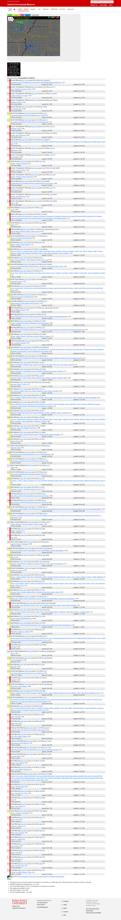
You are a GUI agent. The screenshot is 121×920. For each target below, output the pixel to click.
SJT (40, 271)
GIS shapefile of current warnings (29, 876)
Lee (70, 693)
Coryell (68, 612)
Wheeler (45, 371)
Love (80, 251)
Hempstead (39, 592)
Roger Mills (34, 253)
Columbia (13, 592)
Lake (11, 343)
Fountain (13, 872)
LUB (40, 363)
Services (62, 9)
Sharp (12, 89)
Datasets (32, 9)
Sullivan (12, 819)
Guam (12, 557)
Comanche (58, 251)
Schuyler (26, 769)
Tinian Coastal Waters (43, 550)
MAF (40, 243)
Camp (92, 583)
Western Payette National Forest (57, 316)
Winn (32, 577)
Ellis (37, 605)
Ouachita (55, 391)
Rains (12, 612)
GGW (44, 264)
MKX (41, 80)
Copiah (71, 419)
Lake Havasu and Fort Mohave (19, 743)
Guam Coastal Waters (29, 550)
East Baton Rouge (32, 404)
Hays (82, 693)
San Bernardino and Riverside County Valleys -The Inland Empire (29, 349)
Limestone (30, 564)
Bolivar (12, 421)
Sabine (45, 577)
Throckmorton (83, 273)
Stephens (65, 251)
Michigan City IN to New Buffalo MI (39, 454)
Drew (26, 391)
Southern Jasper (44, 434)
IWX (44, 452)
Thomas (18, 170)
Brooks (23, 170)
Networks (45, 9)
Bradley (21, 391)
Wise (15, 384)
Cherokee (55, 583)
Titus (21, 585)
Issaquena (30, 419)
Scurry (23, 245)
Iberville (12, 404)
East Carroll (29, 413)
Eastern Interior (58, 481)
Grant (65, 378)
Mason (31, 524)
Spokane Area (14, 618)
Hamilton (76, 612)
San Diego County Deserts (29, 730)
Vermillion (17, 866)
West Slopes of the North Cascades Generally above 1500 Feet (28, 502)
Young (41, 605)
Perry (43, 378)
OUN (40, 249)
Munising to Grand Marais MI (39, 122)
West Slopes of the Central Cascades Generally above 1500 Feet (29, 496)
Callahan (58, 273)
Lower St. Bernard (81, 404)
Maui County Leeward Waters (19, 509)
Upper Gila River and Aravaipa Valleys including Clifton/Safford (73, 776)
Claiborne (65, 419)
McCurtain (13, 666)
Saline (34, 378)
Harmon (100, 251)
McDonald (22, 135)
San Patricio (29, 336)
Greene (22, 763)
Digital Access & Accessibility (93, 912)
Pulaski (29, 378)
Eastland (51, 612)
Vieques (25, 481)
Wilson (28, 693)
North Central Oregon (16, 288)
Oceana (36, 524)
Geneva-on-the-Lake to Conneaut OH (43, 216)
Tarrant (63, 605)
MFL (41, 107)
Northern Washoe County (17, 310)
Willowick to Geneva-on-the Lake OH (21, 216)
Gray (50, 371)
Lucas (12, 210)
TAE (51, 168)
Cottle (31, 365)
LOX (44, 113)
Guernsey (13, 647)
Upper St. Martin (32, 397)
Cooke (19, 564)
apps (110, 5)
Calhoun (47, 336)
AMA (40, 369)
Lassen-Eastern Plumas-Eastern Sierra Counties (24, 303)
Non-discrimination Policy (92, 908)
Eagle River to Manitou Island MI (40, 358)
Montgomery (80, 708)
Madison (41, 413)
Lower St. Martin (49, 397)
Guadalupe (34, 693)
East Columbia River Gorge (82, 288)
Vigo (17, 852)
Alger (18, 448)
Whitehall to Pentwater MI (83, 515)
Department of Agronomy (19, 908)
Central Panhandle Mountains (28, 625)
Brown (26, 273)
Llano (98, 693)
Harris (66, 708)
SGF (51, 133)
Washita (19, 253)
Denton (19, 384)
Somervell (27, 605)
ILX (40, 767)
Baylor (12, 260)
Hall (16, 365)
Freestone (43, 564)
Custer (45, 253)
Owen (22, 786)
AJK (44, 568)
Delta (42, 612)
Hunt (28, 612)
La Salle (17, 577)
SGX (40, 347)
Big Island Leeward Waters (66, 599)
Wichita (38, 260)
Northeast (51, 481)
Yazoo (41, 419)
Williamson (92, 693)
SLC (41, 223)
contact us (94, 5)
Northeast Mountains (26, 618)
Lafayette (24, 397)
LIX (40, 402)
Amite (18, 428)
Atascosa (40, 693)
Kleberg (18, 336)
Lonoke (24, 378)
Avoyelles (86, 397)
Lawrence (24, 89)
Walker (52, 708)
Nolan (16, 273)
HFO (44, 507)
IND (41, 529)
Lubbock (71, 365)
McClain (19, 251)
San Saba (38, 273)
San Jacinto (38, 710)
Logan (60, 253)
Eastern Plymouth (15, 544)
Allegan (12, 524)
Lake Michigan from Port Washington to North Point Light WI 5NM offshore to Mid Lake (35, 82)
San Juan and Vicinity (41, 481)
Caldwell (23, 577)
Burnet (87, 693)
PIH (43, 328)
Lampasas (83, 612)
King (40, 365)
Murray (36, 251)
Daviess (19, 736)
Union (73, 577)
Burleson (17, 708)
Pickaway (13, 102)
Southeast (31, 481)
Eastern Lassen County (33, 231)
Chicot (17, 441)
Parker (59, 605)
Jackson (90, 251)
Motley (12, 365)
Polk (43, 710)
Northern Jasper (23, 434)
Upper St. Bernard (70, 404)
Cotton (95, 251)
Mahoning (19, 96)
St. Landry (40, 397)
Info (39, 9)
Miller (33, 592)
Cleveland (26, 251)
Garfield (28, 253)
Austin (75, 708)
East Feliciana (41, 406)
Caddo (40, 251)
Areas (26, 9)
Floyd (61, 365)
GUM (44, 548)
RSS (64, 915)
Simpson (76, 419)
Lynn (57, 365)
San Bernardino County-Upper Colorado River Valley (42, 750)
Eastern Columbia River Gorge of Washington (23, 323)
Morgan (21, 769)
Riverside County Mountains (18, 351)
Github (65, 908)
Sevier (12, 225)
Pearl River (33, 428)
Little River (46, 592)
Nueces (23, 336)
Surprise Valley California (17, 231)
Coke (43, 273)
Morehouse (13, 413)
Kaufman (17, 605)
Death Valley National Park (18, 750)
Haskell (76, 273)
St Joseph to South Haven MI (67, 515)
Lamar (46, 612)
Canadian (66, 253)
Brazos (29, 708)
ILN (51, 100)
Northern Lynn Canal (16, 570)
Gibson (12, 723)
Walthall (26, 428)
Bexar (45, 693)
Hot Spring (13, 378)
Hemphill (59, 371)
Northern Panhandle (56, 625)
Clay (46, 260)
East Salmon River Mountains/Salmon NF (72, 330)
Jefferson (71, 251)
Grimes (87, 708)
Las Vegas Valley (15, 756)
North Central (68, 481)
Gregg (66, 583)
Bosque (23, 564)
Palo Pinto (53, 605)
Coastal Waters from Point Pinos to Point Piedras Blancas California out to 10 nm (76, 638)
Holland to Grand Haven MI (50, 515)
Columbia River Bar (16, 281)
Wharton (33, 708)
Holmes (43, 421)
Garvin (31, 251)
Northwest (87, 481)
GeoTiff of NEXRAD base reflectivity (53, 876)
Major (23, 253)
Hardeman (22, 260)
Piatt (11, 800)
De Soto (68, 577)
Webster (99, 577)
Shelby (33, 583)
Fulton (29, 89)
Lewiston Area (14, 625)
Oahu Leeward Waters (49, 509)
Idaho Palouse (66, 625)
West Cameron (58, 397)
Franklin (19, 102)
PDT (40, 286)
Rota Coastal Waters (16, 550)
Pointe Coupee (22, 406)
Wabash (12, 531)
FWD (40, 382)
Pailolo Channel (23, 599)
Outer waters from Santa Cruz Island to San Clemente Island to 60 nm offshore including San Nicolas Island (41, 699)
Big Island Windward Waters (74, 509)
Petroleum (43, 266)
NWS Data (54, 9)
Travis (78, 693)
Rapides (80, 397)
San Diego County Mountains (74, 349)
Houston (31, 710)
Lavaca (50, 693)
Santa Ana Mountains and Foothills (38, 351)
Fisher (12, 273)
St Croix (38, 489)
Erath (12, 605)
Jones (89, 273)
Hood (21, 605)
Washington (13, 150)
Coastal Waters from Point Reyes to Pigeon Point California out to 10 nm (31, 638)
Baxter (12, 157)
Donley (34, 371)
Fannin (38, 612)
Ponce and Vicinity (77, 481)
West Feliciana (31, 406)
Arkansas (60, 378)
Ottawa (41, 524)
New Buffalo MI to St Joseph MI (19, 454)
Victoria (12, 336)
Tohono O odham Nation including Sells (32, 780)
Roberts (12, 371)
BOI (43, 314)
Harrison (61, 583)
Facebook (66, 901)
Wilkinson (13, 428)
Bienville (56, 577)
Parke (12, 866)
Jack (11, 384)
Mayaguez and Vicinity (97, 481)
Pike (11, 391)
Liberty (12, 708)
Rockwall (73, 605)
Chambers (40, 708)
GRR (44, 514)
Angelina (27, 583)
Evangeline (17, 397)
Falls (51, 564)
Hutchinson (19, 371)
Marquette (13, 448)
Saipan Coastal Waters (57, 550)
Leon (48, 564)
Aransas (36, 336)
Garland (38, 378)
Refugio (41, 336)
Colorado (25, 710)
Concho (71, 273)
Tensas (59, 413)
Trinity (62, 708)
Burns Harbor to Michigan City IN (20, 461)
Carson (54, 371)
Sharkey (35, 419)
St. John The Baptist (59, 404)
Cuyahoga (17, 343)
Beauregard (93, 397)
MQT (44, 120)
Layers (10, 15)
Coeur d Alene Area (43, 625)
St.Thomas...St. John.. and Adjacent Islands (23, 489)
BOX (46, 542)
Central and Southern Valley (54, 266)
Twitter (65, 904)
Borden (27, 245)
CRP (40, 334)
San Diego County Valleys (57, 349)
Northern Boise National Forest (19, 316)
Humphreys (37, 421)
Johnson (33, 605)
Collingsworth (27, 371)
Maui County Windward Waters (92, 509)
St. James (49, 404)
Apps (19, 9)
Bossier (12, 577)
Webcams (70, 9)
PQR (44, 279)
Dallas (34, 391)
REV (43, 229)
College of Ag (15, 906)
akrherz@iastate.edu (42, 907)
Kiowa (53, 251)
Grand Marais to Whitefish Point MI (20, 122)
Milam (56, 612)
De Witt (55, 693)
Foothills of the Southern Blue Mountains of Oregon (38, 288)
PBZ (41, 645)
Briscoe (20, 365)
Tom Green (64, 273)
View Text (24, 80)
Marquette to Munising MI (36, 474)
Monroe (12, 786)
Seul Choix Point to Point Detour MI (20, 238)
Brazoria (23, 708)
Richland (35, 413)
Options (27, 15)
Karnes (23, 693)
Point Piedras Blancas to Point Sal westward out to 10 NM (27, 115)
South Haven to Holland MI (34, 515)
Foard (28, 260)
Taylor (53, 273)
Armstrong (40, 371)
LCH (40, 395)
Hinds (55, 419)
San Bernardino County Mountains (93, 349)
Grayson (32, 612)
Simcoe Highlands (43, 323)
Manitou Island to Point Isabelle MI (20, 358)
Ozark (12, 203)
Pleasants (13, 128)
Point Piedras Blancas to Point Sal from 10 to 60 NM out (26, 673)
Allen (11, 397)
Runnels (48, 273)
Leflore (24, 421)
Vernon (75, 397)
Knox (43, 260)
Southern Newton (54, 434)
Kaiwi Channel (60, 509)
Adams (88, 419)
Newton (12, 135)
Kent (54, 365)
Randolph (17, 89)
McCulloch (32, 273)
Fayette (12, 693)
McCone (36, 266)
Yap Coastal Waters (16, 660)
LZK (51, 87)
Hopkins (23, 612)
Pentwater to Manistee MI (17, 515)
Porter (12, 467)
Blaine (49, 253)
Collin (24, 384)
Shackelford (95, 273)
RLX (51, 126)
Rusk (50, 583)
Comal (66, 693)
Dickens (35, 365)
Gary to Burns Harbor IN (37, 461)
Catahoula (53, 413)
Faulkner (54, 378)
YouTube (65, 911)
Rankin (60, 419)
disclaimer (103, 5)
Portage (25, 96)
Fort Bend (46, 708)
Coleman (102, 273)
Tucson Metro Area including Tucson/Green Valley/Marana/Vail (54, 778)
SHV (40, 575)
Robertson (59, 564)
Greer (48, 251)
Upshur (80, 583)
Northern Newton (33, 434)
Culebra (19, 481)
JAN (40, 411)
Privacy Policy (89, 910)
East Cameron (68, 397)
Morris (88, 583)
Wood (18, 128)
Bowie (18, 585)
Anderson (18, 813)
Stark (17, 196)
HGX (40, 706)
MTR (44, 636)
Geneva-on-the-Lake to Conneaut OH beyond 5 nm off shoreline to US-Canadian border (40, 218)
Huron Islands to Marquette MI (19, 474)
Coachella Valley (15, 730)
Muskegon (19, 524)
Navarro (12, 813)
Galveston (100, 708)
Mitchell (12, 245)
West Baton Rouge (21, 404)
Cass (96, 583)
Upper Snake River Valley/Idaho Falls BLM (22, 330)
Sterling (21, 273)
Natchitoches (38, 577)
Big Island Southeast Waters (50, 599)
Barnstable (24, 544)
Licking (12, 717)
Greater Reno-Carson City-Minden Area (22, 297)
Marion (17, 157)
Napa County (41, 730)
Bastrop (74, 693)
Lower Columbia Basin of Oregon (64, 288)
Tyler (11, 434)
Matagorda (13, 710)
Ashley (12, 441)
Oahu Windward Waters (35, 509)
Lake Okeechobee (15, 109)
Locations (16, 15)
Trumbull (13, 96)
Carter (76, 251)
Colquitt (12, 170)
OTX (40, 616)
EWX (40, 691)
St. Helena (49, 406)
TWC (46, 774)
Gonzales (61, 693)
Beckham (13, 253)
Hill (55, 564)
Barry (17, 135)
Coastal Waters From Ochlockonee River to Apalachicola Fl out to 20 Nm (31, 183)
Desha (50, 391)
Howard (18, 245)
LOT (44, 459)
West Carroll (21, 413)
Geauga (23, 163)
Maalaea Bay (14, 599)
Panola (46, 583)
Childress (26, 365)
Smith (70, 583)
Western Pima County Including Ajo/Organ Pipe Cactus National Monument (32, 776)
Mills (72, 612)
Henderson (25, 813)
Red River (62, 577)
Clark (29, 391)
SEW (43, 494)
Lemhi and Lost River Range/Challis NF (47, 330)
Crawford (13, 826)
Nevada (23, 592)
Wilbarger (33, 260)
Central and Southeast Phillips (19, 266)
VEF (46, 741)
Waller (70, 708)
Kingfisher (55, 253)
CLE (51, 94)
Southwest (13, 481)
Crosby (66, 365)
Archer (17, 260)
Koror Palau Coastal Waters (18, 686)
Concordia (65, 413)
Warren (51, 419)
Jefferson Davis (21, 419)
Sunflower (18, 421)
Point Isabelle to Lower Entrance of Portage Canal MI (66, 358)
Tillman (85, 251)
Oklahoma (13, 251)
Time (22, 15)
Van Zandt (18, 612)
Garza (44, 365)
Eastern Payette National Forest (38, 316)
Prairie (19, 378)
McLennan (36, 564)
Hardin (16, 434)
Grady (45, 251)
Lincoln (45, 391)
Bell (88, 612)
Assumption (42, 404)
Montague (13, 564)
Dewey (40, 253)
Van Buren (25, 524)
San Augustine (19, 583)
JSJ (40, 479)
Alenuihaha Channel (35, 599)
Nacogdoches (39, 583)
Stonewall (49, 365)
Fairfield (17, 717)
